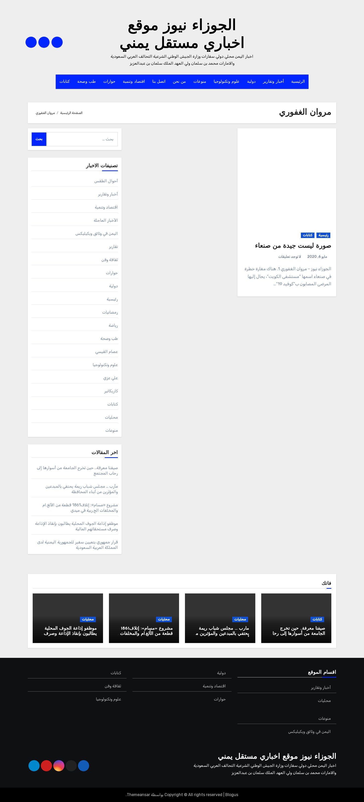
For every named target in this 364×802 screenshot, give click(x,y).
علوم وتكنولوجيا (227, 82)
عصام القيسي (106, 351)
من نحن (179, 82)
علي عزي (110, 377)
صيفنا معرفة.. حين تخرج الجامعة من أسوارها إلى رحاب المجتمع (296, 634)
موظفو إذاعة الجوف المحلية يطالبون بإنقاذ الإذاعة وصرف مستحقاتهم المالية (70, 634)
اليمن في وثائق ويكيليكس (97, 233)
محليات (111, 417)
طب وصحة (86, 82)
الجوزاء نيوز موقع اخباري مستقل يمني (277, 757)
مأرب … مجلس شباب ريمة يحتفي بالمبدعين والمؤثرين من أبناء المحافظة (220, 634)
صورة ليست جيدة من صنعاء (293, 246)
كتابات (64, 82)
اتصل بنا (159, 82)
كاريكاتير (111, 391)
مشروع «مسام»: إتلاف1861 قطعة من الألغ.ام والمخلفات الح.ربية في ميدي (146, 634)
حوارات (109, 82)
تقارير (113, 246)
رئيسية (323, 235)
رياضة (113, 325)
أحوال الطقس (106, 181)
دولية (251, 82)
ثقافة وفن (110, 259)
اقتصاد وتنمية (134, 82)
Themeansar (138, 794)
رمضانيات (110, 312)
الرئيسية (298, 82)
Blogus (231, 794)
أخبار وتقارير (273, 82)
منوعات (199, 82)
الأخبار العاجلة (106, 220)
